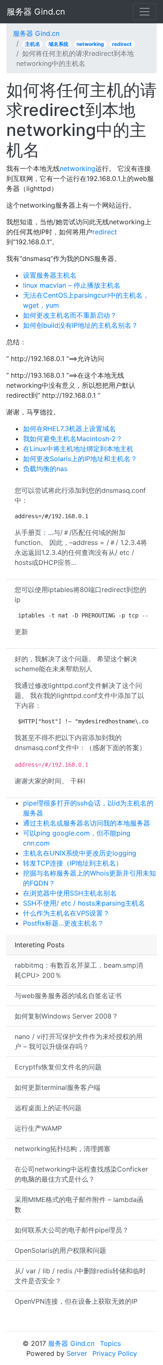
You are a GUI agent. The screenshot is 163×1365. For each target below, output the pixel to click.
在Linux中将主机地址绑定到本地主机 (78, 448)
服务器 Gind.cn (36, 12)
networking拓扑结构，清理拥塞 (62, 1148)
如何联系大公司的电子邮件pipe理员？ (72, 1230)
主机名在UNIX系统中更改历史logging (79, 853)
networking (90, 44)
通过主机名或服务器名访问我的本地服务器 (86, 823)
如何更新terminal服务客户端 (57, 1087)
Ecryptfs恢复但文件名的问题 (58, 1067)
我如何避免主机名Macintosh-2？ (72, 438)
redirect (122, 44)
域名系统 (58, 44)
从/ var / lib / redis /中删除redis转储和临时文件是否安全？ (80, 1276)
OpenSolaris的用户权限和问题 (60, 1250)
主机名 (32, 44)
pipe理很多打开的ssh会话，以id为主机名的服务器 (88, 808)
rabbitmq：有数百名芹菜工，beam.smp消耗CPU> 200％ (79, 970)
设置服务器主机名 (49, 275)
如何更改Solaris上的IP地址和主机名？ (80, 458)
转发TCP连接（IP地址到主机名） (72, 863)
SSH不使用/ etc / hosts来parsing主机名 (84, 903)
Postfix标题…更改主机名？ (63, 923)
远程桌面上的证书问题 (48, 1108)
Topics (110, 1343)
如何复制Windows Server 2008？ (66, 1016)
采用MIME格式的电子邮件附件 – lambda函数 (79, 1204)
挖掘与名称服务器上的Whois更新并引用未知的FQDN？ (89, 878)
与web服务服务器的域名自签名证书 (68, 995)
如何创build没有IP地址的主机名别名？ (80, 325)
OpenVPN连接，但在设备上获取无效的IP (76, 1301)
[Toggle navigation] (144, 11)
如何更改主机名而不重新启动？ (70, 315)
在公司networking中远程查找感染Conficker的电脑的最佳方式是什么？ (81, 1174)
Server (76, 1353)
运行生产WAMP (38, 1128)
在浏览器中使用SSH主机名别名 (70, 893)
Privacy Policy (114, 1353)
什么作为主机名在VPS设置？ (66, 913)
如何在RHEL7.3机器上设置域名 (69, 428)
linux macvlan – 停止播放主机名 (71, 285)
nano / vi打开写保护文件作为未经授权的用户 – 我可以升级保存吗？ (79, 1041)
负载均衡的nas (45, 468)
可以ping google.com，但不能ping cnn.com (76, 838)
